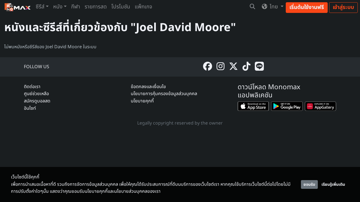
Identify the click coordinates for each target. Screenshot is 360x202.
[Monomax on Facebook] (207, 67)
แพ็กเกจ (143, 7)
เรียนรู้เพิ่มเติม (333, 184)
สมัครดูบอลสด (37, 101)
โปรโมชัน (120, 7)
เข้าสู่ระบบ (343, 7)
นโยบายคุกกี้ (142, 101)
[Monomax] (17, 7)
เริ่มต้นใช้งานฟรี (306, 7)
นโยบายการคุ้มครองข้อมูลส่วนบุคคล (164, 93)
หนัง (57, 7)
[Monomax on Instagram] (220, 67)
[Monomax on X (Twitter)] (233, 67)
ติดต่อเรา (32, 86)
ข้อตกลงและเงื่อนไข (148, 86)
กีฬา (75, 7)
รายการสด (96, 7)
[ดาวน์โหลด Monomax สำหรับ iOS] (253, 107)
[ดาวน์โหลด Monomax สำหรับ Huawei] (320, 107)
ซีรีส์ (40, 7)
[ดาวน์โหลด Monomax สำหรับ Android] (286, 107)
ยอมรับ (309, 184)
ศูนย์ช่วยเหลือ (36, 93)
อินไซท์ (30, 108)
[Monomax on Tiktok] (246, 67)
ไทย (273, 7)
